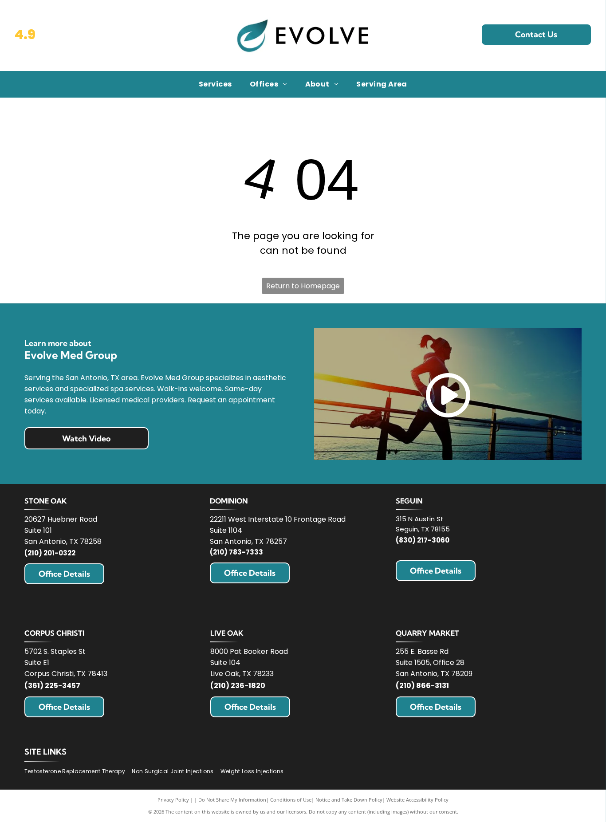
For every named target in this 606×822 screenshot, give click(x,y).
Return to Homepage (303, 286)
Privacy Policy (173, 799)
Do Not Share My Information (232, 799)
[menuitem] (215, 84)
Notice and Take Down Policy (348, 799)
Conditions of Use (290, 799)
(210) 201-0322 (49, 553)
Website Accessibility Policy (417, 799)
